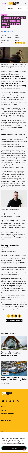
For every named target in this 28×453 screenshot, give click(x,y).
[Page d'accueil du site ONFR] (14, 393)
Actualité (10, 8)
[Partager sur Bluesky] (16, 43)
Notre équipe (4, 410)
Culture (4, 15)
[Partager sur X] (18, 43)
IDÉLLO (3, 431)
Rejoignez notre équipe (7, 420)
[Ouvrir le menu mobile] (2, 8)
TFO (2, 428)
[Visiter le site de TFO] (3, 3)
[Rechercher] (25, 4)
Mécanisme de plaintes (7, 413)
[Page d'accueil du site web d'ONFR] (14, 3)
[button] (25, 434)
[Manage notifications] (24, 449)
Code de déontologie (6, 417)
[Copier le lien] (24, 43)
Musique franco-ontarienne (14, 320)
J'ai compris (14, 448)
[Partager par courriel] (21, 43)
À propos (3, 406)
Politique (19, 8)
